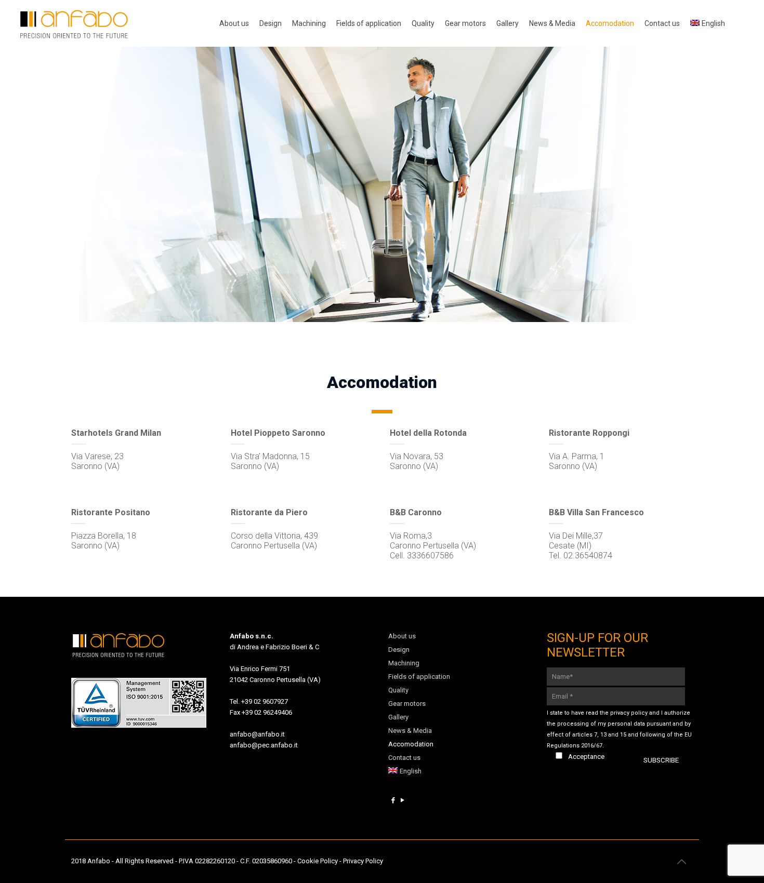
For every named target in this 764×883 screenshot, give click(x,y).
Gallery (398, 717)
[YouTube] (402, 800)
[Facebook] (393, 800)
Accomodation (410, 744)
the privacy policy (624, 713)
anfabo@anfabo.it (257, 734)
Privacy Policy (363, 861)
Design (399, 649)
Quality (398, 690)
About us (402, 636)
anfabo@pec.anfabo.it (264, 745)
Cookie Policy (317, 861)
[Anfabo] (73, 23)
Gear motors (407, 703)
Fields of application (419, 676)
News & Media (410, 730)
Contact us (404, 757)
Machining (403, 663)
